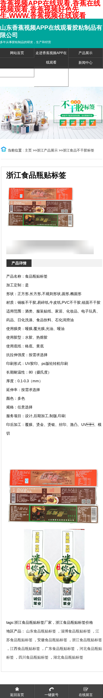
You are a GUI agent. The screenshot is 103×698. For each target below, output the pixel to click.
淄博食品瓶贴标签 (76, 631)
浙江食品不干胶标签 (78, 150)
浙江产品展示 (47, 150)
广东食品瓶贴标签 (60, 648)
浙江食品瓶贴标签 (87, 640)
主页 (28, 150)
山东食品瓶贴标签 (41, 631)
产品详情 (19, 263)
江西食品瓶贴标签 (25, 648)
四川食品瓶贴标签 (33, 657)
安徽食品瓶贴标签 (52, 640)
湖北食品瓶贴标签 (68, 657)
